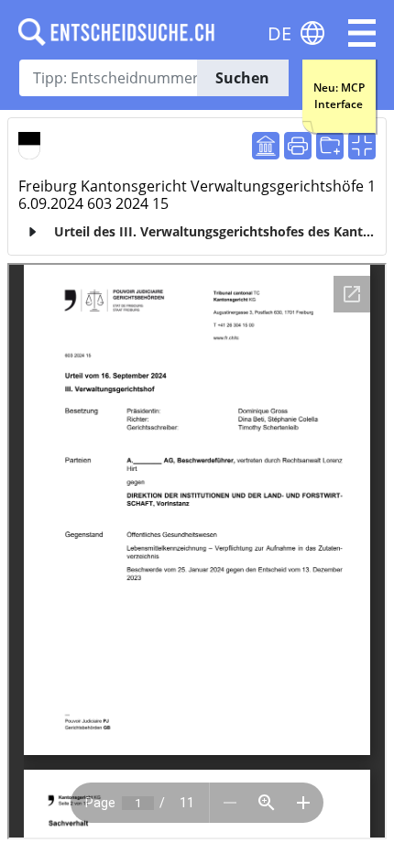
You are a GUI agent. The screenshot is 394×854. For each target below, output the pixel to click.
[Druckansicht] (298, 145)
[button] (362, 33)
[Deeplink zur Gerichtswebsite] (265, 145)
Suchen (242, 78)
